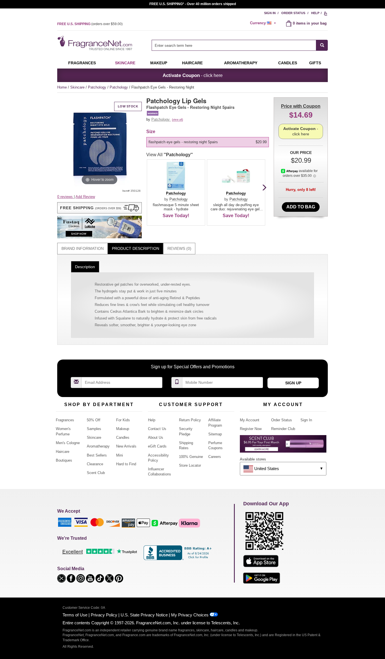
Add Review (85, 197)
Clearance (95, 464)
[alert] (264, 23)
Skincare (125, 63)
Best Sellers (97, 455)
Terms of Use (75, 614)
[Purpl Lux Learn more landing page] (283, 446)
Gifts (315, 63)
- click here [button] (193, 75)
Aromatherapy (98, 446)
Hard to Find (126, 464)
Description (85, 267)
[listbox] (208, 142)
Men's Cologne (68, 443)
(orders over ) (90, 24)
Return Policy (190, 420)
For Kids (123, 420)
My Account (249, 420)
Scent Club (96, 473)
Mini (119, 455)
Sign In (270, 13)
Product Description (135, 248)
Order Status (293, 13)
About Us (155, 437)
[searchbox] (234, 45)
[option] (207, 142)
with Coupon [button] (300, 106)
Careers (214, 457)
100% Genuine (191, 457)
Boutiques (64, 460)
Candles (122, 437)
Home (62, 87)
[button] (99, 207)
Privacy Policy (104, 614)
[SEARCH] (322, 45)
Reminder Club (283, 429)
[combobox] (240, 45)
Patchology (97, 87)
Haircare (192, 63)
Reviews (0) (179, 248)
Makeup (158, 63)
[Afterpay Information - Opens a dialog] (290, 171)
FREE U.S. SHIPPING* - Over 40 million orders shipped (192, 4)
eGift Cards (157, 446)
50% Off (93, 420)
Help (315, 13)
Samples (94, 429)
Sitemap (215, 434)
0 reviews (65, 197)
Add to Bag (300, 206)
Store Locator (190, 465)
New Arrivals (126, 446)
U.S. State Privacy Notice (144, 614)
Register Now (251, 429)
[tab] (82, 248)
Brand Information (82, 248)
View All (169, 154)
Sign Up (293, 383)
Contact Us (157, 429)
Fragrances (82, 63)
